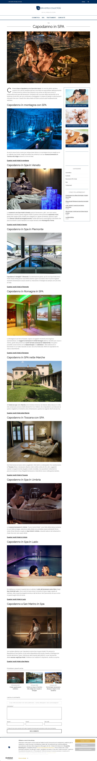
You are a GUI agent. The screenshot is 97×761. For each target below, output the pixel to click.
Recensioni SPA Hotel (71, 179)
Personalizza (84, 745)
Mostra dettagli (22, 758)
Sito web (47, 721)
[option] (15, 681)
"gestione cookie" (51, 752)
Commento (10, 706)
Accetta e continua (85, 741)
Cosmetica (68, 172)
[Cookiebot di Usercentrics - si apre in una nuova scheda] (9, 758)
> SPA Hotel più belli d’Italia (15, 1)
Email (27, 721)
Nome (9, 721)
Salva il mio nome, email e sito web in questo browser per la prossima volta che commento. (32, 728)
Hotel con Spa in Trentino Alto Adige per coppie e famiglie (34, 688)
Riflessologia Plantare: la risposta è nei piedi (77, 201)
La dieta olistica (70, 217)
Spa (49, 23)
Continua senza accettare (85, 749)
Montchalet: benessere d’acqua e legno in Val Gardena (53, 688)
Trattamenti (69, 185)
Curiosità (68, 175)
